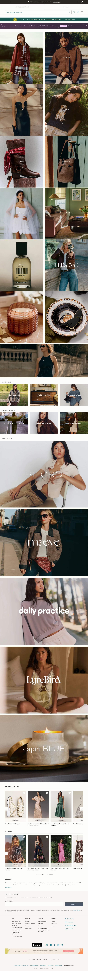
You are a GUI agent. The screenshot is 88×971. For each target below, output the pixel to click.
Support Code (58, 965)
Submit (73, 904)
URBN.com (50, 965)
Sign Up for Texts (71, 925)
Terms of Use (25, 965)
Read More (8, 887)
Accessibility (43, 965)
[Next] (81, 809)
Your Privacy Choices (69, 965)
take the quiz (56, 2)
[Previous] (6, 809)
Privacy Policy (76, 910)
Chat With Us (70, 928)
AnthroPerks (70, 922)
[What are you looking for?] (69, 12)
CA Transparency (34, 965)
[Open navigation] (82, 12)
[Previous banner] (10, 2)
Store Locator (70, 918)
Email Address (9, 901)
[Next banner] (78, 2)
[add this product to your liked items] (24, 793)
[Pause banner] (82, 2)
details (51, 874)
